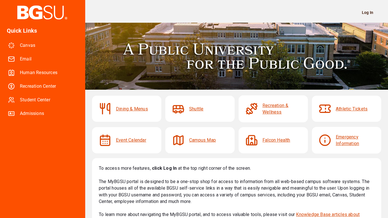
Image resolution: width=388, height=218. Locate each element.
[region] (42, 120)
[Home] (43, 12)
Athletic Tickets (352, 109)
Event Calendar (131, 140)
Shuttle (196, 109)
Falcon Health (276, 140)
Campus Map (202, 140)
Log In (367, 12)
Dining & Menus (132, 109)
